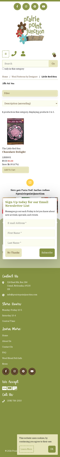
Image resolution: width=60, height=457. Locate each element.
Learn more (26, 449)
